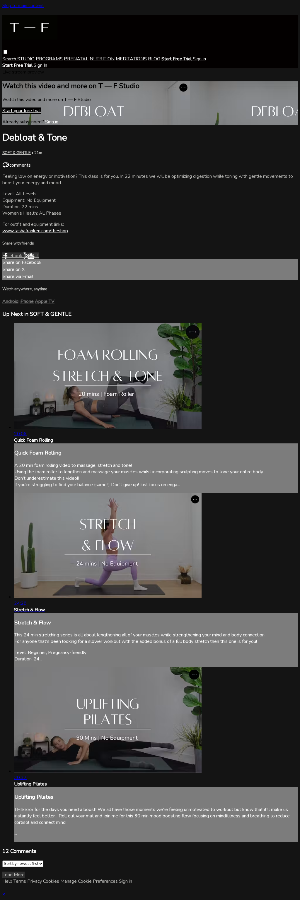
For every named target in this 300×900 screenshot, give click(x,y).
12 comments (16, 165)
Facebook (12, 255)
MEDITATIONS (131, 59)
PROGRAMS (49, 59)
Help (7, 881)
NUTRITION (102, 59)
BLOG (154, 59)
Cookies (51, 881)
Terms (20, 881)
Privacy (35, 881)
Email (33, 255)
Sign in (199, 59)
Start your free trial (21, 110)
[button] (5, 52)
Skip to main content (23, 5)
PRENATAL (76, 59)
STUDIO (26, 59)
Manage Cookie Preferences (89, 881)
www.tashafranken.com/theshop (35, 231)
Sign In (40, 65)
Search (9, 59)
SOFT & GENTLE (16, 153)
